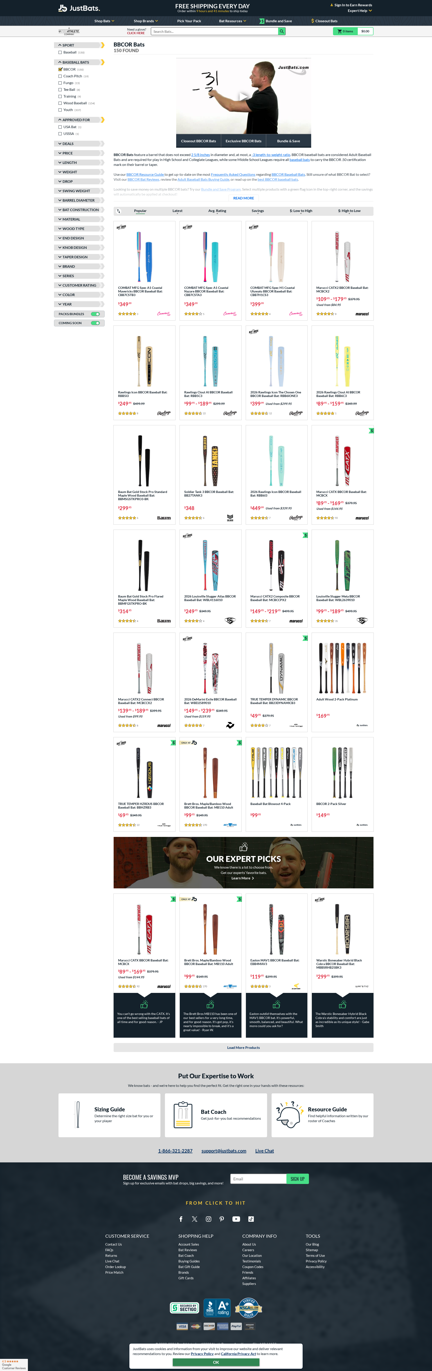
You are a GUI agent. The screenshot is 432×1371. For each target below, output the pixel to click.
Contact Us (113, 1244)
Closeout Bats (326, 21)
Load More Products (243, 1047)
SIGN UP (298, 1178)
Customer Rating (79, 285)
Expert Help (357, 10)
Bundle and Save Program (221, 189)
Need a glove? (136, 31)
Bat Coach (186, 1255)
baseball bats (300, 159)
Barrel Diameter (78, 200)
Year (67, 304)
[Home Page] (79, 8)
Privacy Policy (202, 1353)
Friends (247, 1272)
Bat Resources (230, 21)
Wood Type (73, 228)
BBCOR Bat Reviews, (144, 179)
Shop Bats (102, 21)
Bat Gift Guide (189, 1267)
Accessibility (315, 1267)
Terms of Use (315, 1255)
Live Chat (264, 1150)
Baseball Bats (76, 62)
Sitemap (312, 1250)
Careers (248, 1250)
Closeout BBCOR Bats (198, 141)
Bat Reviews (187, 1250)
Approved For (76, 120)
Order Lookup (115, 1267)
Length (70, 162)
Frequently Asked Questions (233, 174)
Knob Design (75, 247)
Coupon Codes (252, 1267)
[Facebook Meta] (181, 1219)
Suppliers (249, 1284)
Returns (111, 1255)
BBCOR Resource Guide (145, 174)
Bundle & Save (288, 141)
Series (68, 276)
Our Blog (312, 1244)
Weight (70, 172)
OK (216, 1362)
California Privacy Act (238, 1353)
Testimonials (251, 1261)
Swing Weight (76, 191)
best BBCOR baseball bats (278, 179)
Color (69, 294)
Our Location (252, 1255)
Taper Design (75, 257)
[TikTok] (251, 1219)
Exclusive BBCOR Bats (243, 141)
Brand (69, 266)
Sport (68, 45)
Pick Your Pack (189, 21)
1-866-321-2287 (175, 1150)
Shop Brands (144, 21)
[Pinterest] (222, 1219)
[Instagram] (208, 1219)
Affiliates (249, 1278)
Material (71, 219)
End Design (73, 238)
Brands (183, 1272)
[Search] (282, 31)
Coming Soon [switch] (70, 323)
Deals (68, 143)
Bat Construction (81, 209)
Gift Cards (186, 1278)
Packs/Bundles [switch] (71, 314)
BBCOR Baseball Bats (288, 174)
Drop (68, 181)
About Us (249, 1244)
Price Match (114, 1272)
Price (68, 153)
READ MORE (246, 198)
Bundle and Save (276, 21)
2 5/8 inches (200, 154)
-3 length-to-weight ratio (271, 154)
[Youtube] (236, 1219)
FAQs (109, 1250)
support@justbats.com (224, 1150)
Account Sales (188, 1244)
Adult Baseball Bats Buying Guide (203, 179)
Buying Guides (189, 1261)
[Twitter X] (194, 1219)
